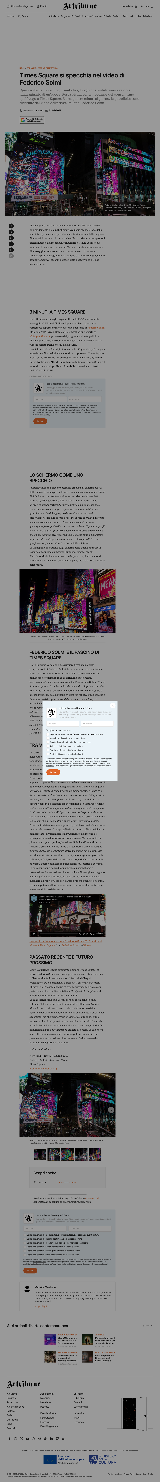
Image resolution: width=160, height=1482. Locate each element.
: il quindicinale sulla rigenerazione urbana (71, 742)
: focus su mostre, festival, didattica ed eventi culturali (76, 734)
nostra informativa (84, 761)
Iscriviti (53, 772)
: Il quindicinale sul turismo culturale (67, 750)
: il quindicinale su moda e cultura (66, 746)
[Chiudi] (113, 705)
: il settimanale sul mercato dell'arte (68, 738)
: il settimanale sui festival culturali (66, 754)
